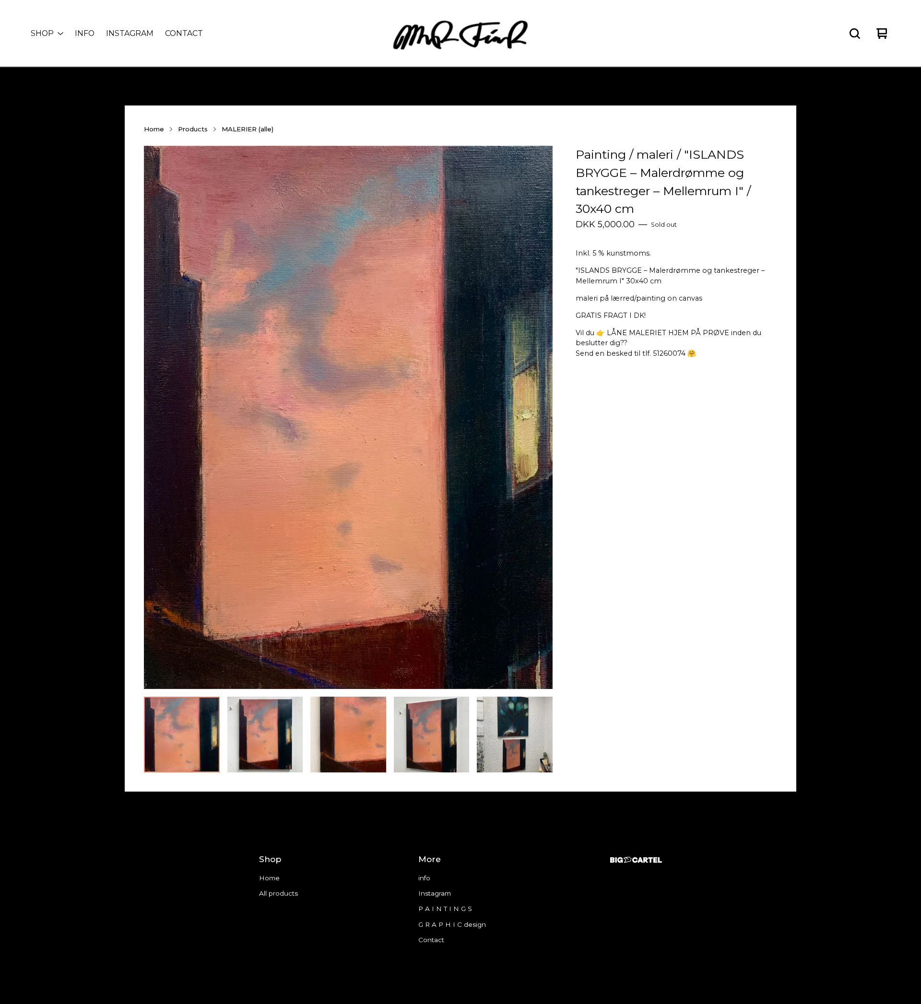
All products (278, 893)
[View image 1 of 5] (182, 734)
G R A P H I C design (452, 924)
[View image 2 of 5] (265, 734)
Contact (184, 33)
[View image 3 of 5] (348, 734)
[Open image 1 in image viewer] (348, 417)
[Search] (854, 33)
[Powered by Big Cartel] (636, 860)
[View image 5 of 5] (515, 734)
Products (193, 129)
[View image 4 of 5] (432, 734)
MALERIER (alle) (247, 129)
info (84, 33)
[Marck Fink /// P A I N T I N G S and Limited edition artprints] (460, 33)
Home (154, 129)
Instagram (130, 33)
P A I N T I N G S (445, 908)
